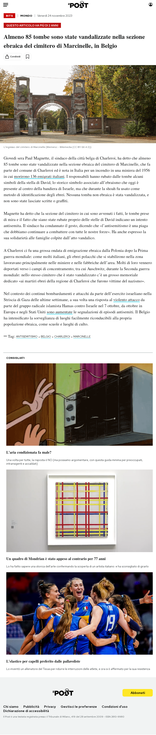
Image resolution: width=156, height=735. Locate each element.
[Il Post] (78, 4)
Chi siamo (10, 706)
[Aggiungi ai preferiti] (27, 56)
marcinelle (82, 336)
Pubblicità (31, 706)
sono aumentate (60, 312)
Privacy (50, 706)
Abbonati (138, 693)
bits (9, 15)
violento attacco (126, 299)
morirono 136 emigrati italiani (39, 176)
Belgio (46, 336)
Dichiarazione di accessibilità (26, 711)
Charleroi (62, 336)
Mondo (26, 15)
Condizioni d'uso (115, 706)
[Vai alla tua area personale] (150, 4)
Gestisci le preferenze (79, 706)
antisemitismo (27, 336)
